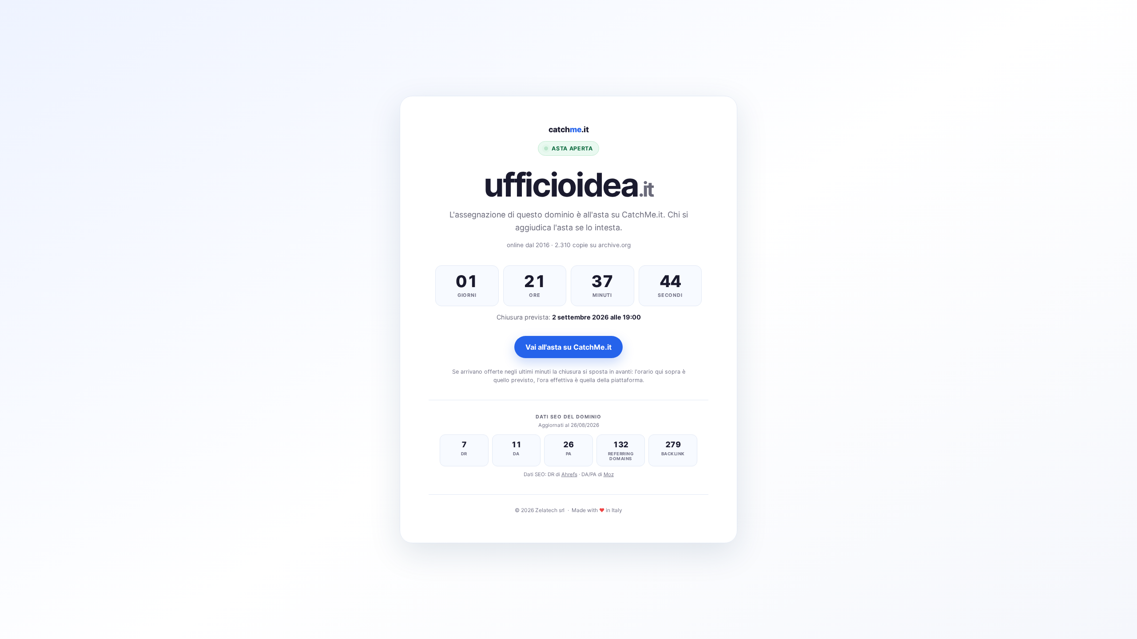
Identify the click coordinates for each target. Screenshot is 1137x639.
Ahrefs (569, 474)
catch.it (569, 129)
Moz (609, 474)
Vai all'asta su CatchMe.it (568, 347)
